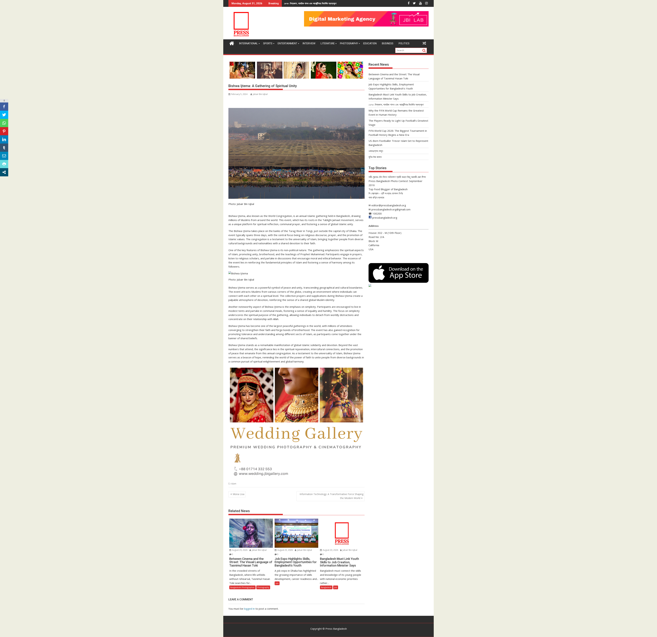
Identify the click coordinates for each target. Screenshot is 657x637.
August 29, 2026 (239, 550)
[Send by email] (4, 156)
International (248, 43)
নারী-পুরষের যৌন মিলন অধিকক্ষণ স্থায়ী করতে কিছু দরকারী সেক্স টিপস (397, 177)
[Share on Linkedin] (4, 139)
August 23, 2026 (285, 550)
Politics (404, 43)
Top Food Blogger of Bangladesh (388, 189)
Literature (328, 43)
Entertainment (287, 43)
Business (387, 43)
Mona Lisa (238, 494)
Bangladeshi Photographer (242, 587)
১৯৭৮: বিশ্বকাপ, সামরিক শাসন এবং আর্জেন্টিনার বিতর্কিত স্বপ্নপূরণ (396, 104)
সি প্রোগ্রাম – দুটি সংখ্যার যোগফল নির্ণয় (386, 193)
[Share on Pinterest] (4, 131)
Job (277, 583)
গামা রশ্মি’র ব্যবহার (376, 197)
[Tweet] (4, 115)
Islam (233, 483)
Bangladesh (326, 587)
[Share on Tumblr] (4, 148)
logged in (249, 608)
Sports (267, 43)
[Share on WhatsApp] (4, 123)
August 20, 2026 (330, 550)
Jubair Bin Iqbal (260, 94)
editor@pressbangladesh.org (388, 205)
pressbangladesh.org (384, 217)
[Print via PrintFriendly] (4, 164)
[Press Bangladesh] (231, 42)
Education (370, 43)
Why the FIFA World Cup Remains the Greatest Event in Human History (326, 3)
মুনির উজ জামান (375, 157)
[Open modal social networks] (4, 172)
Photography (349, 43)
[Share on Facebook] (4, 106)
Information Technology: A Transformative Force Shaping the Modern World (331, 495)
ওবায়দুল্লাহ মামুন (376, 151)
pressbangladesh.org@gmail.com (390, 209)
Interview (308, 43)
